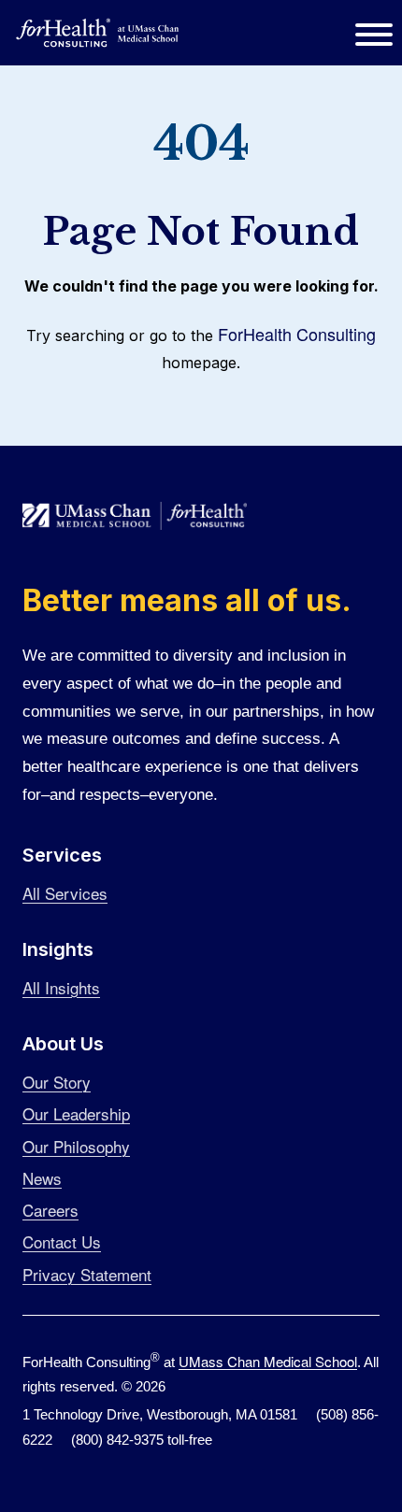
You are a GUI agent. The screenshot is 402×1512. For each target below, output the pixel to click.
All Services (65, 893)
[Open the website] (98, 33)
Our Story (56, 1081)
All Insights (61, 987)
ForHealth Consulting (297, 333)
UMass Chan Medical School (268, 1361)
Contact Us (61, 1241)
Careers (50, 1209)
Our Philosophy (76, 1146)
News (42, 1178)
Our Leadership (76, 1113)
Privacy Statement (86, 1274)
